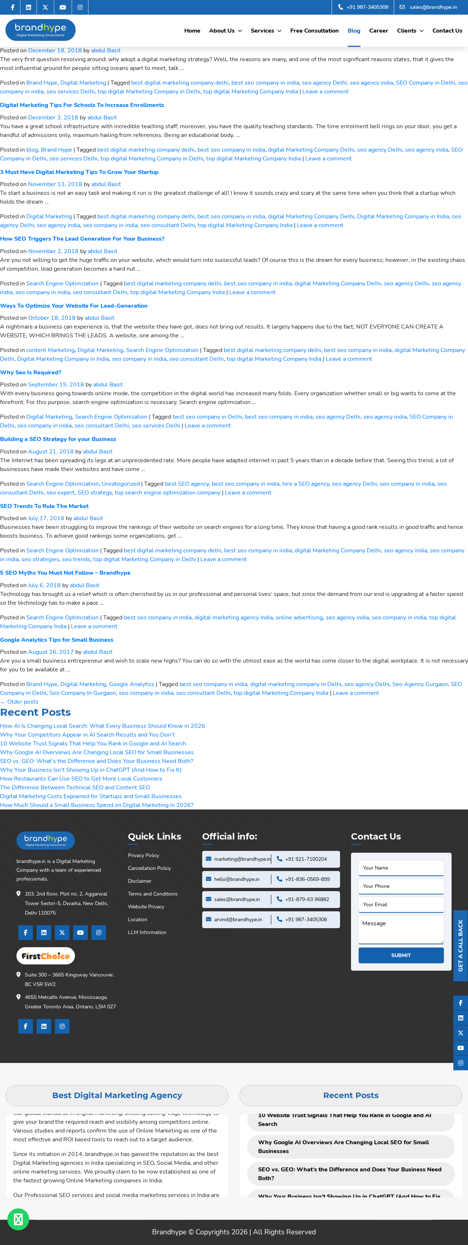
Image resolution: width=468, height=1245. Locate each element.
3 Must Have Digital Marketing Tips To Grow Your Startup (79, 172)
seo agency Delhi (324, 83)
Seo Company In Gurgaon (82, 693)
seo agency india (371, 83)
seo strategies (40, 559)
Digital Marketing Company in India (403, 216)
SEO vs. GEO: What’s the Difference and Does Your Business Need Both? (96, 761)
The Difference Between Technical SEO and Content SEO (75, 787)
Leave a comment (325, 92)
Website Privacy (146, 906)
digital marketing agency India (234, 618)
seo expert (60, 493)
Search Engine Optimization (62, 283)
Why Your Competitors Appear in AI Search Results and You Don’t (87, 735)
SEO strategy (95, 493)
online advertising (299, 618)
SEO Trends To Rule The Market (44, 506)
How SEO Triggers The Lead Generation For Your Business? (82, 239)
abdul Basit (106, 51)
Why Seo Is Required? (30, 372)
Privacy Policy (143, 855)
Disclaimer (139, 881)
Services (262, 31)
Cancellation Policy (149, 868)
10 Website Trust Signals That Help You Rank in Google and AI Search (93, 744)
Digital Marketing (83, 83)
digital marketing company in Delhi (295, 684)
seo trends (76, 559)
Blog (354, 31)
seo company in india (110, 225)
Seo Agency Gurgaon (420, 684)
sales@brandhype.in (432, 7)
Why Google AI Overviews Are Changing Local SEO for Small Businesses (97, 752)
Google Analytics (131, 684)
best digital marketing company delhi (180, 83)
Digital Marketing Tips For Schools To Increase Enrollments (82, 105)
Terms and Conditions (153, 893)
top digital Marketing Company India (250, 92)
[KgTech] (40, 30)
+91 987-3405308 (366, 7)
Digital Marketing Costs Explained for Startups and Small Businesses (91, 796)
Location (137, 919)
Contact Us (448, 31)
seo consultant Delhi (167, 225)
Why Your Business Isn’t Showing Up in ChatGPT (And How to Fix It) (91, 770)
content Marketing (50, 350)
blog (32, 150)
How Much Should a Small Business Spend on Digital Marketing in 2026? (96, 805)
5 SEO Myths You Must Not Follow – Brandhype (65, 573)
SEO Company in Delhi (425, 83)
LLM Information (147, 932)
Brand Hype (41, 83)
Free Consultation (314, 31)
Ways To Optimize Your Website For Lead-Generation (74, 306)
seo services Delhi (70, 92)
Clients (406, 31)
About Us (222, 31)
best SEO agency (187, 484)
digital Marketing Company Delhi (311, 150)
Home (192, 31)
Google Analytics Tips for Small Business (56, 640)
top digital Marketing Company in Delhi (149, 92)
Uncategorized (121, 484)
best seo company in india (265, 83)
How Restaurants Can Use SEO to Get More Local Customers (81, 779)
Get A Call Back (461, 946)
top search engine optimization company (167, 493)
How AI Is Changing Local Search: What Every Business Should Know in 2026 (102, 726)
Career (378, 31)
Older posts (19, 702)
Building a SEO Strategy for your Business (58, 439)
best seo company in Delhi (207, 417)
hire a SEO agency (305, 484)
